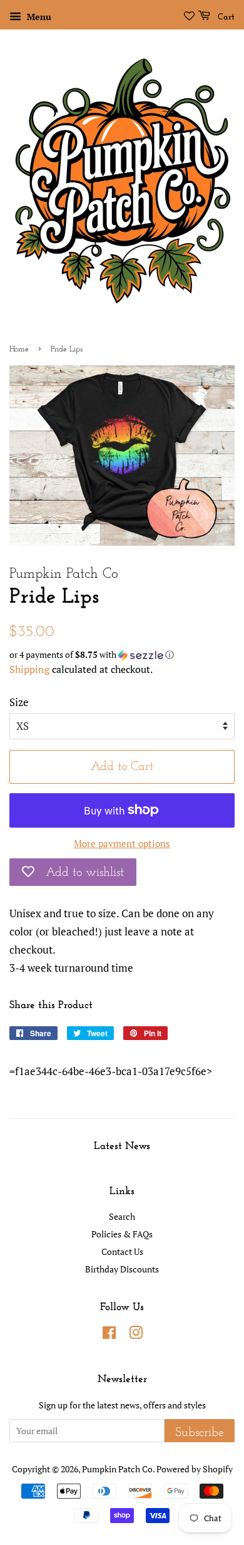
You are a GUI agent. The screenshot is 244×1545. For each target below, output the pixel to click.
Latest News (122, 1146)
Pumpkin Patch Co (117, 1469)
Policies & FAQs (122, 1234)
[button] (122, 654)
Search (122, 1216)
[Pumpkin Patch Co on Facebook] (109, 1335)
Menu (37, 17)
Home (19, 349)
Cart (225, 17)
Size (19, 702)
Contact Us (122, 1251)
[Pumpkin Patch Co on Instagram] (136, 1335)
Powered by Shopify (194, 1469)
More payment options (122, 843)
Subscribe (199, 1433)
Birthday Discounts (122, 1269)
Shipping (29, 669)
